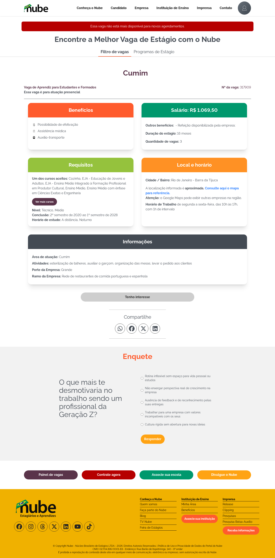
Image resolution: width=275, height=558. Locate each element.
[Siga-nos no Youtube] (77, 527)
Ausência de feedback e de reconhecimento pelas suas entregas (178, 402)
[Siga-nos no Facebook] (19, 527)
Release (228, 504)
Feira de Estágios (151, 527)
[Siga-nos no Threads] (42, 527)
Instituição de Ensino (172, 8)
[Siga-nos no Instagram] (31, 527)
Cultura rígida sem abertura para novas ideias (175, 424)
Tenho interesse (137, 297)
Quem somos (148, 504)
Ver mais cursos (44, 201)
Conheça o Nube (90, 8)
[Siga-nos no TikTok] (89, 527)
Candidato (119, 8)
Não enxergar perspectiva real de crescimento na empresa (177, 390)
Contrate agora (108, 475)
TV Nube (146, 521)
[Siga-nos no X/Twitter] (54, 527)
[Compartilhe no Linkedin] (155, 329)
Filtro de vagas (115, 51)
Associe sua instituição (199, 518)
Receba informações (241, 530)
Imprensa (204, 8)
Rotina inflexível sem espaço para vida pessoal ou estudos (177, 378)
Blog (143, 516)
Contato (226, 8)
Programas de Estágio (154, 51)
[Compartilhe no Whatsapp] (120, 329)
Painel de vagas (51, 475)
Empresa (141, 8)
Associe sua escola (166, 475)
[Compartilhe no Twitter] (143, 329)
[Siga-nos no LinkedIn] (66, 527)
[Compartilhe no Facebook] (132, 329)
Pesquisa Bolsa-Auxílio (237, 521)
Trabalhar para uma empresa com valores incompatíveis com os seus (173, 414)
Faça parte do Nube (153, 510)
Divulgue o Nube (224, 475)
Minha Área (188, 504)
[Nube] (48, 8)
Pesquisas (229, 516)
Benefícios (188, 510)
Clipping (228, 510)
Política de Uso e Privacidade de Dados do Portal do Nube (190, 546)
